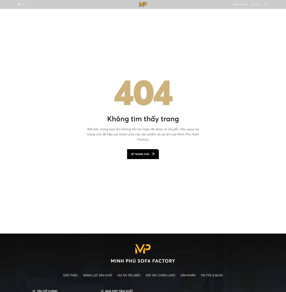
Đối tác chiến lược (200, 13)
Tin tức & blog (254, 13)
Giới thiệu (26, 13)
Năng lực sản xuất (55, 13)
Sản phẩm (228, 13)
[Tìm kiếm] (265, 4)
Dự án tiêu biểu (88, 13)
